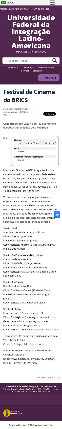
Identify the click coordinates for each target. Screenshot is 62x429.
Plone (51, 425)
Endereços (29, 67)
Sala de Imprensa (46, 67)
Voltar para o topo (51, 377)
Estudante (37, 70)
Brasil (10, 2)
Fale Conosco (14, 67)
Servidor (25, 70)
